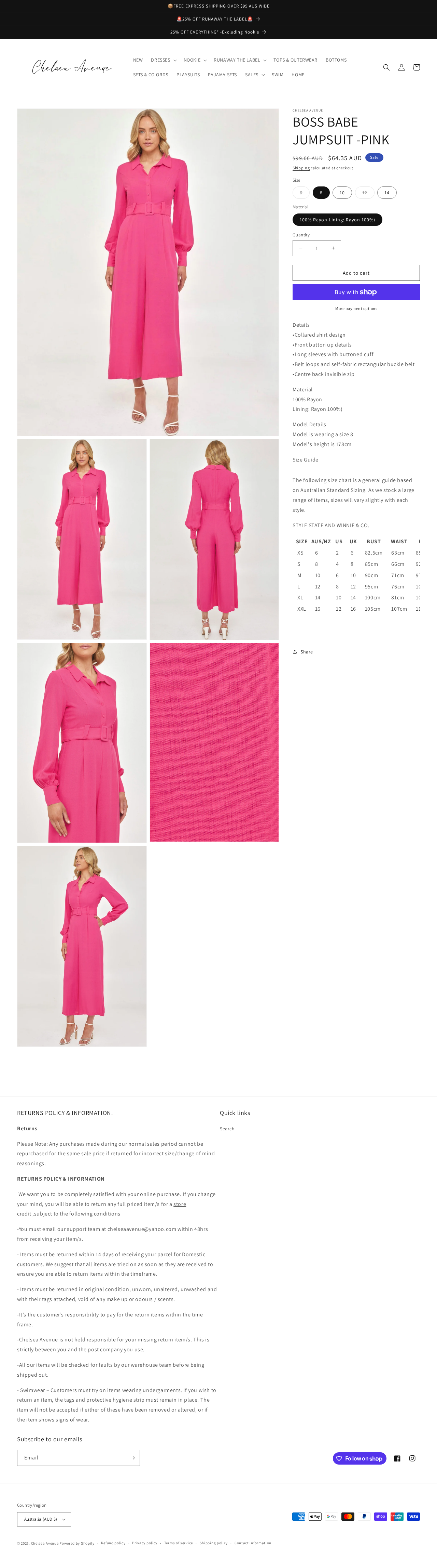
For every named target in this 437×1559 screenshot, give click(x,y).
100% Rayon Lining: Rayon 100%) (337, 219)
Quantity (301, 234)
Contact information (253, 1543)
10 (342, 193)
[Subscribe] (132, 1458)
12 (368, 194)
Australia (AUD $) (40, 1519)
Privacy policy (144, 1543)
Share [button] (306, 652)
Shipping (301, 167)
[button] (163, 60)
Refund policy (113, 1543)
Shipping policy (214, 1543)
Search (227, 1129)
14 (387, 193)
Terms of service (178, 1543)
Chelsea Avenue (45, 1543)
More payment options (356, 308)
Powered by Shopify (77, 1543)
